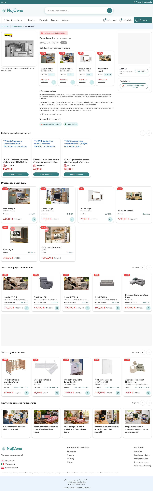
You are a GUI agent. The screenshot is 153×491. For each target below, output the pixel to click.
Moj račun (138, 451)
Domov (6, 26)
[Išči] (109, 10)
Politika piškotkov (141, 458)
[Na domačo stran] (12, 448)
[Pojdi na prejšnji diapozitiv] (142, 133)
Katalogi (43, 20)
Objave (65, 20)
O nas (3, 2)
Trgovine (31, 20)
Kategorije (13, 20)
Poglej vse (135, 403)
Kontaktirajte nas (141, 462)
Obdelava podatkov (142, 455)
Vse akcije (135, 268)
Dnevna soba (17, 26)
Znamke (54, 20)
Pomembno (145, 20)
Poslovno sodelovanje (143, 466)
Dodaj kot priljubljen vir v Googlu (135, 86)
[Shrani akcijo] (53, 82)
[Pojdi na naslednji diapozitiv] (149, 133)
